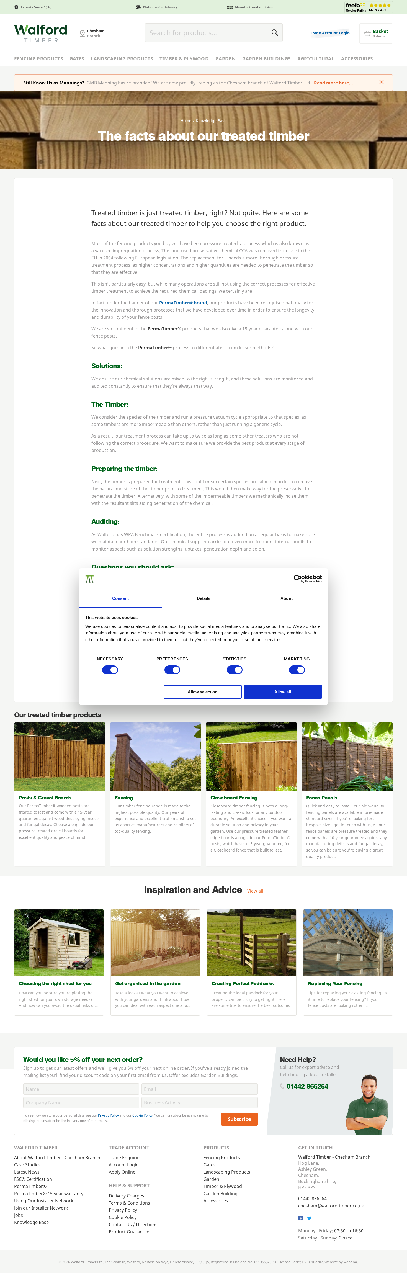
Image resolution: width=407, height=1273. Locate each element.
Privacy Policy (108, 1115)
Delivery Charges (126, 1196)
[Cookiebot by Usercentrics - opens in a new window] (298, 579)
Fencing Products (38, 58)
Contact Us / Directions (133, 1224)
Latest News (27, 1172)
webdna (350, 1261)
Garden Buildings (266, 58)
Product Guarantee (129, 1232)
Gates (76, 58)
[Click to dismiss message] (381, 82)
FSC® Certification (33, 1179)
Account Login (124, 1165)
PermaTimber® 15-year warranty (48, 1193)
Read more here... (333, 83)
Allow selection (202, 691)
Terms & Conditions (129, 1203)
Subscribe (239, 1119)
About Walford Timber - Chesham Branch (57, 1157)
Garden (225, 58)
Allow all (282, 691)
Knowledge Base (31, 1222)
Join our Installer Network (41, 1208)
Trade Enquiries (125, 1157)
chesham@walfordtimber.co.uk (331, 1206)
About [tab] (286, 598)
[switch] (172, 669)
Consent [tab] (120, 598)
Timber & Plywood (184, 58)
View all (255, 891)
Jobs (18, 1215)
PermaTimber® (30, 1186)
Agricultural (315, 58)
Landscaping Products (122, 58)
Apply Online (122, 1172)
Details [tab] (203, 598)
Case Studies (27, 1165)
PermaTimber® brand (183, 303)
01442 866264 (307, 1086)
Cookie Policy (142, 1115)
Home (186, 120)
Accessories (357, 58)
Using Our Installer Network (43, 1201)
